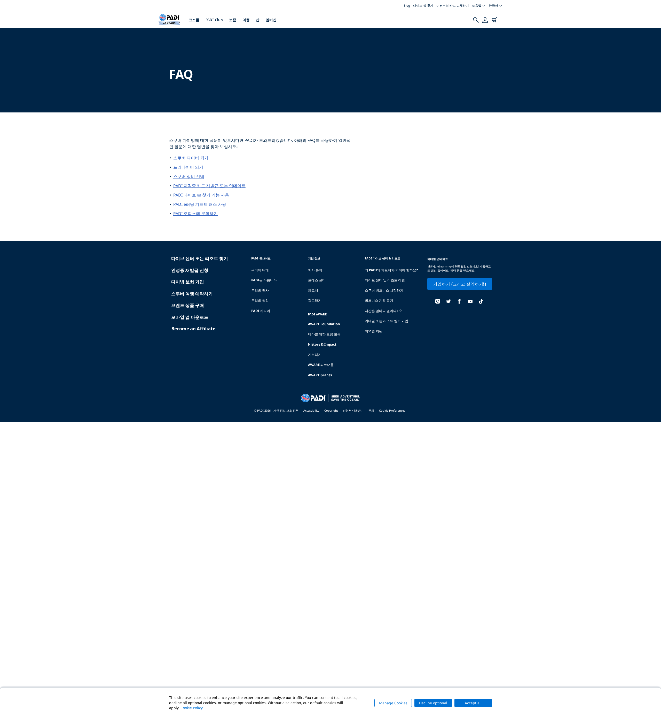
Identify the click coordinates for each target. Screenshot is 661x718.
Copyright (331, 410)
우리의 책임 (260, 300)
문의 (371, 410)
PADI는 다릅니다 (264, 280)
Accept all (473, 702)
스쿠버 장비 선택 (188, 176)
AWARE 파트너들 (321, 364)
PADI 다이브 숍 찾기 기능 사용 (201, 195)
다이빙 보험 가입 (187, 282)
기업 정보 (314, 258)
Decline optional (433, 702)
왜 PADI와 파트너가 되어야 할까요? (391, 270)
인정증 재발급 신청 (189, 270)
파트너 (313, 290)
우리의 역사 (260, 290)
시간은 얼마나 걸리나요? (383, 310)
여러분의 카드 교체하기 (452, 5)
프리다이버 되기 (188, 167)
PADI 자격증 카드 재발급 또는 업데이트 (209, 186)
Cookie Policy (191, 707)
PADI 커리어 (260, 310)
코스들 (193, 19)
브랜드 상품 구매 (187, 305)
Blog (407, 5)
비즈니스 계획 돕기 (379, 300)
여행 (246, 19)
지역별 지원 (373, 331)
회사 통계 (315, 270)
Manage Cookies (393, 702)
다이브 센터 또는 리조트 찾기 (199, 258)
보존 (232, 19)
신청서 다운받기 (353, 410)
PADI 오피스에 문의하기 (195, 213)
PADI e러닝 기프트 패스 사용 (199, 204)
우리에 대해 (260, 270)
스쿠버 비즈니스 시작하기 (384, 290)
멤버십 (271, 19)
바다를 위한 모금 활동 (324, 334)
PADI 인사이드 (261, 258)
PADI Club (214, 19)
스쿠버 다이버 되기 (190, 158)
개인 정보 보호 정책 (285, 410)
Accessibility (311, 410)
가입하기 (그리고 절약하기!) (459, 284)
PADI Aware (317, 314)
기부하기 (314, 354)
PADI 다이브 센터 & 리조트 (382, 258)
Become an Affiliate (193, 329)
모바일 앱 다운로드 (189, 317)
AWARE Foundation (324, 324)
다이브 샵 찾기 (423, 5)
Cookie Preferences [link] (392, 410)
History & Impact (322, 344)
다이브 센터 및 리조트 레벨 (385, 280)
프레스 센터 (317, 280)
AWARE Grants (320, 375)
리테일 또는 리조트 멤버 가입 (386, 321)
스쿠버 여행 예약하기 (192, 294)
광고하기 (314, 300)
